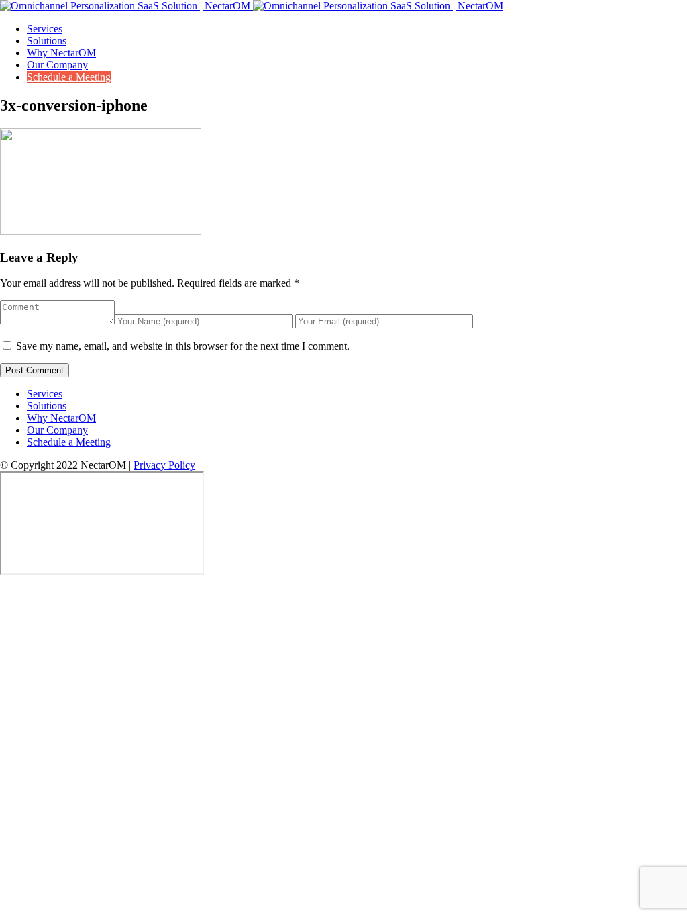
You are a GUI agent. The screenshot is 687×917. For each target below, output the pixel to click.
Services (44, 28)
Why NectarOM (61, 52)
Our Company (57, 64)
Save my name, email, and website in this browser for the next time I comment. (183, 346)
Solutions (46, 40)
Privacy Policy (164, 465)
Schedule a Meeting (69, 77)
